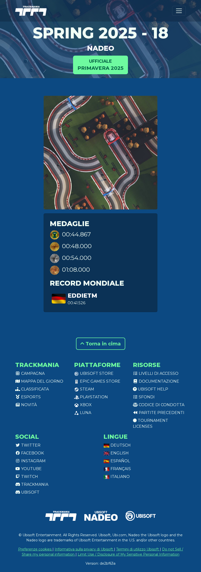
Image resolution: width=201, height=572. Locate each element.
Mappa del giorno (41, 381)
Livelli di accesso (158, 373)
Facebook (32, 453)
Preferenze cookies (35, 549)
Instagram (33, 461)
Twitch (29, 476)
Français (120, 468)
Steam (86, 389)
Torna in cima (102, 344)
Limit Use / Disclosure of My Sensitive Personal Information (128, 554)
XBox (85, 404)
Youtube (31, 468)
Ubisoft (29, 492)
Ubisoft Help (152, 389)
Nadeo (100, 48)
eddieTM (82, 295)
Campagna (32, 373)
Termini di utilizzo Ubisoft (138, 549)
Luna (85, 412)
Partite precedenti (161, 412)
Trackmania (34, 484)
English (119, 453)
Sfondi (146, 397)
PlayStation (93, 397)
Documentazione (158, 381)
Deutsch (120, 445)
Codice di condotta (161, 404)
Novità (28, 404)
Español (120, 461)
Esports (30, 397)
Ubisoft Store (96, 373)
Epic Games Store (99, 381)
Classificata (34, 389)
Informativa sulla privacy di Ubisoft (84, 549)
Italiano (120, 476)
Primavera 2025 (100, 65)
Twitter (30, 445)
